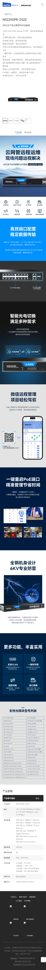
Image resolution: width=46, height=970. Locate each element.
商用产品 (8, 14)
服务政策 (14, 958)
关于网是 (27, 901)
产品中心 (13, 897)
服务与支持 (23, 897)
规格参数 (27, 132)
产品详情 (18, 132)
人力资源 (19, 901)
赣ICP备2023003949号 (23, 961)
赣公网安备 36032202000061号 (24, 964)
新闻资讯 (32, 897)
